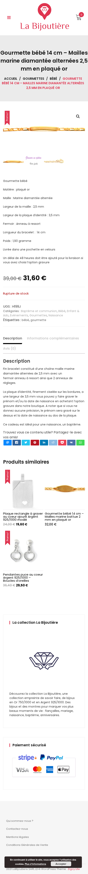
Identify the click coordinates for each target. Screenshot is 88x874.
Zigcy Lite (74, 869)
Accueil (10, 78)
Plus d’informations (35, 863)
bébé (25, 320)
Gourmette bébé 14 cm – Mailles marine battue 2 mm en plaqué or (64, 516)
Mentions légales (17, 837)
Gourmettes (33, 78)
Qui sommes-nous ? (19, 821)
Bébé (53, 78)
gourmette (38, 320)
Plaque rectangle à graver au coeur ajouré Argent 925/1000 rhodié (23, 516)
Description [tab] (12, 338)
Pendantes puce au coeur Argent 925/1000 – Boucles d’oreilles (23, 577)
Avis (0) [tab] (9, 348)
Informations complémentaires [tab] (53, 338)
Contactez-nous (17, 829)
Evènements (19, 315)
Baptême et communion (39, 311)
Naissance (56, 315)
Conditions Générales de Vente (27, 845)
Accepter (60, 864)
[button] (78, 116)
